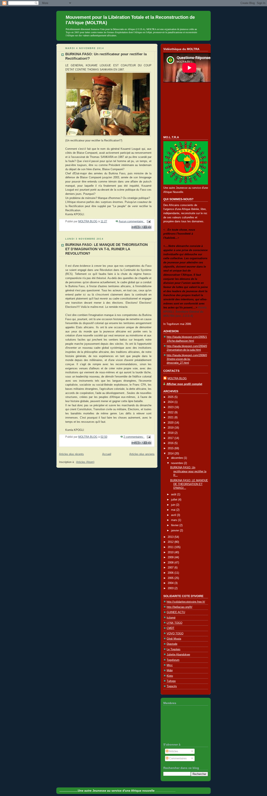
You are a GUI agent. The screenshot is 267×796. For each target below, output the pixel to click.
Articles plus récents (71, 454)
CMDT (170, 628)
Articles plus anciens (142, 454)
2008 (171, 562)
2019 (171, 427)
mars (174, 520)
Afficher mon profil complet (184, 384)
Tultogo (171, 681)
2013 (171, 536)
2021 (171, 417)
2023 (171, 407)
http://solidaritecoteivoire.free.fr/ (186, 601)
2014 (171, 453)
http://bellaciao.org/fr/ (179, 607)
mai (173, 509)
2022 (171, 412)
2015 (171, 448)
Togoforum (173, 659)
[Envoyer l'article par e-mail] (148, 221)
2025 (171, 397)
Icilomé (171, 617)
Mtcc (170, 665)
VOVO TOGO (175, 633)
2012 (171, 541)
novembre (177, 463)
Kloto (170, 675)
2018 (171, 432)
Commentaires (177, 758)
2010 (171, 552)
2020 (171, 422)
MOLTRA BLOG (177, 378)
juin (173, 504)
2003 (171, 588)
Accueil (106, 454)
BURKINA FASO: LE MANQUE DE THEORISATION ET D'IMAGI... (189, 484)
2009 (171, 557)
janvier (175, 530)
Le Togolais (173, 649)
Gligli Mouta (174, 638)
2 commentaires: (134, 436)
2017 (171, 438)
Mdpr (170, 670)
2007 (171, 567)
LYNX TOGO (174, 622)
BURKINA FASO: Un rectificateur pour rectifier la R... (188, 471)
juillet (174, 499)
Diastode (172, 643)
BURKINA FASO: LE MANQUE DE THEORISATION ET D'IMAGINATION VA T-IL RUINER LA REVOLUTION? (106, 249)
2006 (171, 572)
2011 (171, 547)
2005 (171, 578)
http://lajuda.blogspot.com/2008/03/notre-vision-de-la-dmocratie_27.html (187, 359)
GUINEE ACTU (176, 612)
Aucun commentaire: (132, 221)
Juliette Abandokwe (178, 654)
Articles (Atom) (85, 462)
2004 (171, 583)
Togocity (172, 686)
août (174, 494)
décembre (177, 457)
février (175, 525)
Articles (173, 751)
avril (174, 515)
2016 (171, 443)
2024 (171, 402)
